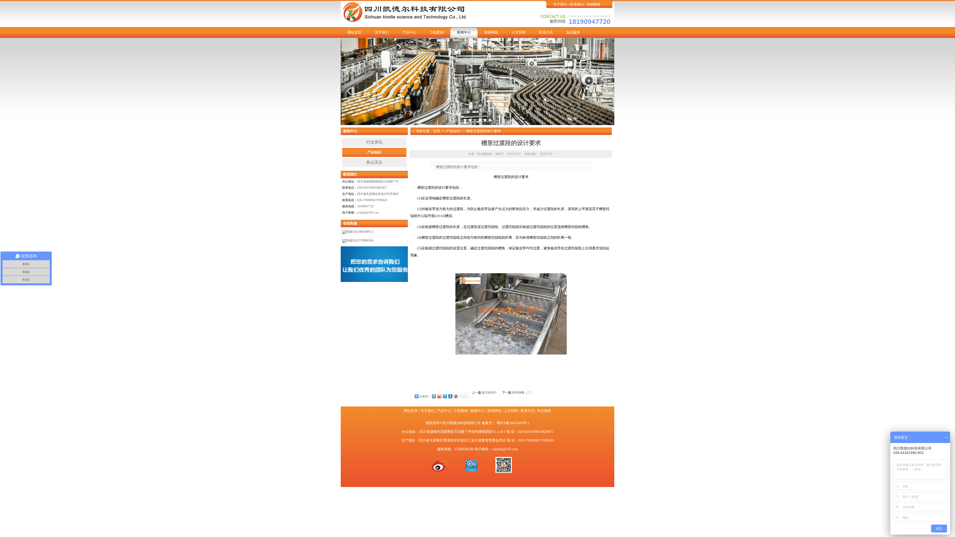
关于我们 (560, 4)
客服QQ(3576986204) (360, 240)
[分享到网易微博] (455, 396)
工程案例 (436, 32)
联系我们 (577, 4)
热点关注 (374, 162)
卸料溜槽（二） (522, 392)
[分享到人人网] (450, 396)
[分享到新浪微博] (439, 396)
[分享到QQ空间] (433, 396)
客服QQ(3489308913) (360, 231)
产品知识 (374, 152)
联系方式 (546, 32)
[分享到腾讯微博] (444, 396)
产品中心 (409, 32)
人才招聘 (518, 32)
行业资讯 (374, 142)
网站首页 (354, 32)
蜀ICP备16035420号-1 (513, 423)
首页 (436, 131)
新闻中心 (464, 32)
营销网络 (594, 4)
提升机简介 (489, 392)
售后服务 (573, 32)
